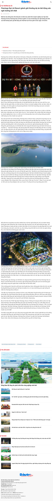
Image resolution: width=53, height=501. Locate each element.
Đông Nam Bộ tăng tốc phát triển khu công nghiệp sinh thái (19, 385)
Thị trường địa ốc (6, 6)
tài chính (49, 171)
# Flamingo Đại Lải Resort (21, 344)
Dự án (21, 100)
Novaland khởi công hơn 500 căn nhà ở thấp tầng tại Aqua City (25, 404)
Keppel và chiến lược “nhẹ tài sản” (19, 412)
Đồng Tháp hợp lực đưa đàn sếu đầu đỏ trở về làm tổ (23, 446)
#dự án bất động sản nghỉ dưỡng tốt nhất (8, 344)
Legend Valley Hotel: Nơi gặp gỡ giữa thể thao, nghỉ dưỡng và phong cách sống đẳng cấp (31, 463)
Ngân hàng (6, 298)
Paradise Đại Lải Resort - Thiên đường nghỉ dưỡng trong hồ (14, 50)
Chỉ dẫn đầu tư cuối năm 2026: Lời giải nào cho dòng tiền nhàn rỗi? (26, 427)
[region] (26, 34)
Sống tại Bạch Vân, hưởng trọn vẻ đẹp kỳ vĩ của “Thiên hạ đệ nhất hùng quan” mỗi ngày (31, 419)
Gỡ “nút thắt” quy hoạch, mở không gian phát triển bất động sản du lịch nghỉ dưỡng (30, 396)
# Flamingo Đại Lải (31, 344)
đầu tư (5, 127)
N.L (1, 13)
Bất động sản (4, 58)
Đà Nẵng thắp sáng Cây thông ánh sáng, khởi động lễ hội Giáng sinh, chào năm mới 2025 (31, 438)
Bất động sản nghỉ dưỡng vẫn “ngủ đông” (21, 389)
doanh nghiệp (18, 62)
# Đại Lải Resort (38, 344)
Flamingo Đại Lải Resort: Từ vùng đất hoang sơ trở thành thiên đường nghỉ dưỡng (18, 52)
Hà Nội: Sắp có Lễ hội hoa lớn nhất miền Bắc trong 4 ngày (24, 455)
